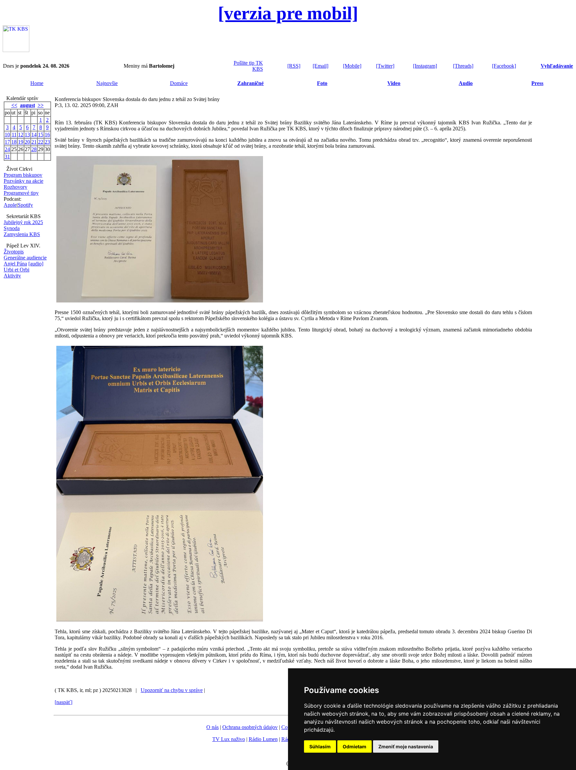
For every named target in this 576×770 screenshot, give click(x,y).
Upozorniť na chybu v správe (172, 690)
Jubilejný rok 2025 (23, 222)
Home (36, 83)
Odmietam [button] (354, 746)
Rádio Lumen (263, 739)
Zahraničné (250, 83)
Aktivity (12, 275)
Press (537, 83)
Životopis (14, 251)
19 (20, 142)
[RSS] (293, 66)
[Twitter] (385, 66)
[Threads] (463, 66)
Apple (10, 205)
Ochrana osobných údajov (250, 727)
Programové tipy (21, 193)
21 (34, 142)
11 (14, 134)
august (27, 105)
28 (34, 149)
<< (14, 105)
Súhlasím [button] (320, 746)
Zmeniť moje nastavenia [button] (405, 746)
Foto (322, 83)
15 (40, 134)
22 (40, 142)
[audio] (35, 263)
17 (7, 142)
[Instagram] (425, 66)
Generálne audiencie (25, 257)
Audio (466, 83)
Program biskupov (23, 175)
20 (27, 142)
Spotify (25, 205)
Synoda (12, 228)
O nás (212, 727)
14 (34, 134)
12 (20, 134)
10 (7, 134)
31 (7, 156)
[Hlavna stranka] (16, 50)
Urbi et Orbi (16, 269)
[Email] (320, 66)
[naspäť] (63, 702)
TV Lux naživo (228, 739)
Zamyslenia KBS (22, 234)
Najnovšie (107, 83)
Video (393, 83)
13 (27, 134)
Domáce (179, 83)
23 (47, 142)
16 (47, 134)
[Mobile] (352, 66)
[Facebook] (504, 66)
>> (41, 105)
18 (14, 142)
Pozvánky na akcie (23, 181)
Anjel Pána (15, 263)
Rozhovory (15, 187)
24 (7, 149)
